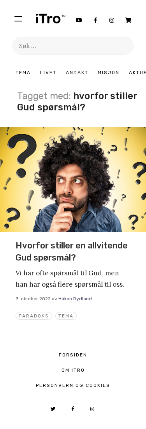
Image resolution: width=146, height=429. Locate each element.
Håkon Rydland (75, 298)
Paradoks (34, 316)
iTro (50, 18)
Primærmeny (18, 18)
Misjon (109, 72)
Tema (23, 72)
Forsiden (73, 355)
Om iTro (73, 370)
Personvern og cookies (73, 385)
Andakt (77, 72)
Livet (48, 72)
